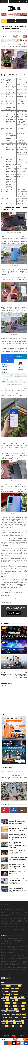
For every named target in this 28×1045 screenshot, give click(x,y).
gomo (3, 1020)
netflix (11, 1008)
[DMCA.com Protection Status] (6, 979)
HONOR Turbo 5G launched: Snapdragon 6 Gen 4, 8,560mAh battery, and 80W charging (18, 828)
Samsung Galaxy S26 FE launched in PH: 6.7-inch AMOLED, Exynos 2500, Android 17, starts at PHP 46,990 (18, 845)
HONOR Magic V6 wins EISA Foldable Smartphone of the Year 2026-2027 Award (17, 821)
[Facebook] (6, 1043)
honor (3, 994)
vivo (3, 991)
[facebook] (19, 1)
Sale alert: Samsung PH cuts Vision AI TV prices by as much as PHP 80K (13, 650)
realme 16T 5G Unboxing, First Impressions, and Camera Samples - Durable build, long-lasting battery (17, 836)
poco (10, 1006)
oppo (3, 988)
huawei (4, 985)
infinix (11, 997)
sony (3, 1003)
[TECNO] (14, 1039)
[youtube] (26, 1)
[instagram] (22, 1)
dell (3, 1017)
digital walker (12, 1011)
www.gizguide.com (8, 1032)
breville (19, 1023)
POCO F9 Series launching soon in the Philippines (17, 872)
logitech (13, 1014)
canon (19, 1008)
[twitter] (24, 1)
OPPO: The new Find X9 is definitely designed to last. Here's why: (12, 772)
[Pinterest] (18, 1043)
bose (3, 1026)
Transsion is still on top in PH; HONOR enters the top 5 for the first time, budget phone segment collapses (18, 881)
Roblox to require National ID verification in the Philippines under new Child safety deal (14, 635)
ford (10, 1026)
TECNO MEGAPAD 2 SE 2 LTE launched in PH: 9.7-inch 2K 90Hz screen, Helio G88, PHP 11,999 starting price (14, 664)
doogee (4, 1014)
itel (3, 1011)
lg (19, 997)
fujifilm (19, 1006)
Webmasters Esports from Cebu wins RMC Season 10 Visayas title (18, 858)
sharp (3, 1008)
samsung (14, 985)
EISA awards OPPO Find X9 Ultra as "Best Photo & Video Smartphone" (17, 852)
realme (12, 991)
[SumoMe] (26, 1043)
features (3, 32)
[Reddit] (10, 1043)
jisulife (17, 1026)
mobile (6, 32)
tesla (11, 1023)
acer (11, 1003)
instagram (11, 1017)
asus (3, 997)
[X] (14, 1043)
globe (12, 994)
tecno (12, 1000)
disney (18, 1020)
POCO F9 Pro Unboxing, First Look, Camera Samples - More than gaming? (17, 866)
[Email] (22, 1043)
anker (21, 1017)
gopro (3, 1023)
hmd (11, 1020)
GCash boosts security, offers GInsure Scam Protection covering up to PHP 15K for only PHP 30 (17, 889)
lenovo (3, 1000)
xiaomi (12, 988)
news (10, 32)
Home (3, 21)
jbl (20, 1014)
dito (3, 1006)
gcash (19, 1003)
